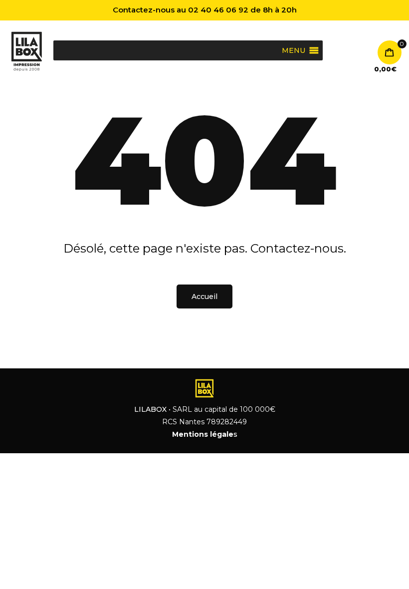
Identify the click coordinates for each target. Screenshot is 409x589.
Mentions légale (202, 434)
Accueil (204, 296)
